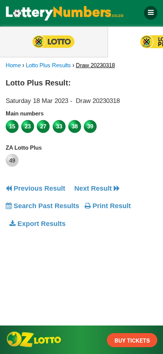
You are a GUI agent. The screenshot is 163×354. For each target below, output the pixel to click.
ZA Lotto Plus (24, 147)
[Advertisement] (69, 282)
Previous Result (38, 188)
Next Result (94, 188)
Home (13, 65)
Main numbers (25, 113)
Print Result (111, 206)
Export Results (41, 224)
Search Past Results (45, 206)
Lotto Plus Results (48, 65)
